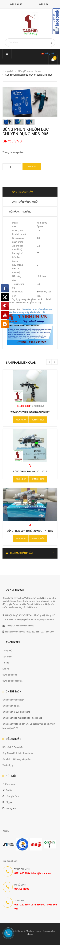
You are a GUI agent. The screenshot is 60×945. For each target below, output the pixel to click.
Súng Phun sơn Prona (29, 71)
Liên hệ (5, 668)
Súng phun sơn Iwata (12, 681)
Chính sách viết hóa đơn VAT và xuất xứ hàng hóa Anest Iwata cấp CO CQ (28, 726)
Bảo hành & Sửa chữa (12, 747)
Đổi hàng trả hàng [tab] (20, 211)
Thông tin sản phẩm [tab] (21, 192)
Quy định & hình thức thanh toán (17, 753)
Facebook (10, 784)
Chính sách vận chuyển (13, 699)
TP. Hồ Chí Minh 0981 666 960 (20, 625)
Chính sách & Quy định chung (16, 712)
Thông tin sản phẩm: (13, 152)
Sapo (30, 934)
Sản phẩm (7, 656)
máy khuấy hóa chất (35, 312)
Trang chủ (7, 650)
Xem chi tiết (38, 420)
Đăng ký (43, 4)
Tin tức (5, 662)
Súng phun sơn (29, 309)
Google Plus (13, 796)
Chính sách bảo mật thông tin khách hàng (22, 718)
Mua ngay (31, 167)
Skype (9, 802)
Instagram (11, 808)
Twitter (9, 790)
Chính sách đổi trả (11, 706)
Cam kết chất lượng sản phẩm (16, 759)
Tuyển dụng (8, 765)
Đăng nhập (16, 4)
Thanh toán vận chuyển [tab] (23, 201)
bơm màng (18, 312)
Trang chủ (7, 71)
